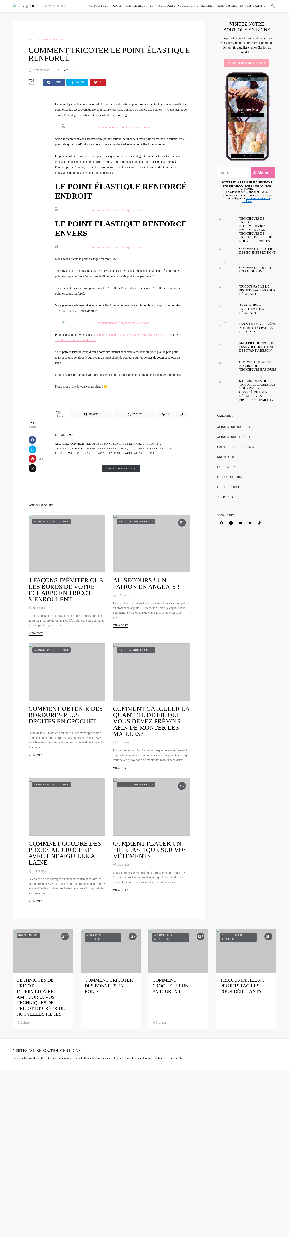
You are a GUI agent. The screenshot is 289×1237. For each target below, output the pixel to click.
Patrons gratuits (252, 6)
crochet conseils (68, 448)
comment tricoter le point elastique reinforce (107, 443)
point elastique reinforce (75, 453)
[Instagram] (231, 523)
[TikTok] (259, 523)
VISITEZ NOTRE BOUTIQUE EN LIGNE (47, 1050)
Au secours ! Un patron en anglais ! (146, 583)
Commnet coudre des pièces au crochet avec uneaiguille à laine (65, 853)
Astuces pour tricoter (105, 6)
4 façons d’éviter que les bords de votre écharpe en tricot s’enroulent (66, 590)
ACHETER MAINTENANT (246, 62)
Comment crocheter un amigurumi (170, 986)
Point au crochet (162, 6)
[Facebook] (221, 523)
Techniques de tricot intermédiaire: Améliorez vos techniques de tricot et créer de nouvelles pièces (255, 230)
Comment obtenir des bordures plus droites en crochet (66, 715)
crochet (153, 443)
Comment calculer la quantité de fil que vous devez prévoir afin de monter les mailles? (151, 721)
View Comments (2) (121, 468)
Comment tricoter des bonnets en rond (109, 986)
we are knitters (110, 453)
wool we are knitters (141, 453)
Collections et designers (196, 6)
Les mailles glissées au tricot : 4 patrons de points (257, 328)
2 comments (66, 69)
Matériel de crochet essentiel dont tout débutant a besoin (257, 346)
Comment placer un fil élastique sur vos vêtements (150, 850)
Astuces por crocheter (234, 427)
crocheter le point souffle (106, 448)
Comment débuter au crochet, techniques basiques (257, 365)
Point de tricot (136, 6)
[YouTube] (250, 523)
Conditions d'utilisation (138, 1058)
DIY (131, 448)
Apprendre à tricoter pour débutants (251, 309)
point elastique (159, 448)
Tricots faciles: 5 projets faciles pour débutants (257, 290)
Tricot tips (225, 497)
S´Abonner (263, 172)
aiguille (61, 443)
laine (141, 448)
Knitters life (227, 6)
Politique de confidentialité (169, 1058)
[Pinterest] (240, 523)
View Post (36, 633)
